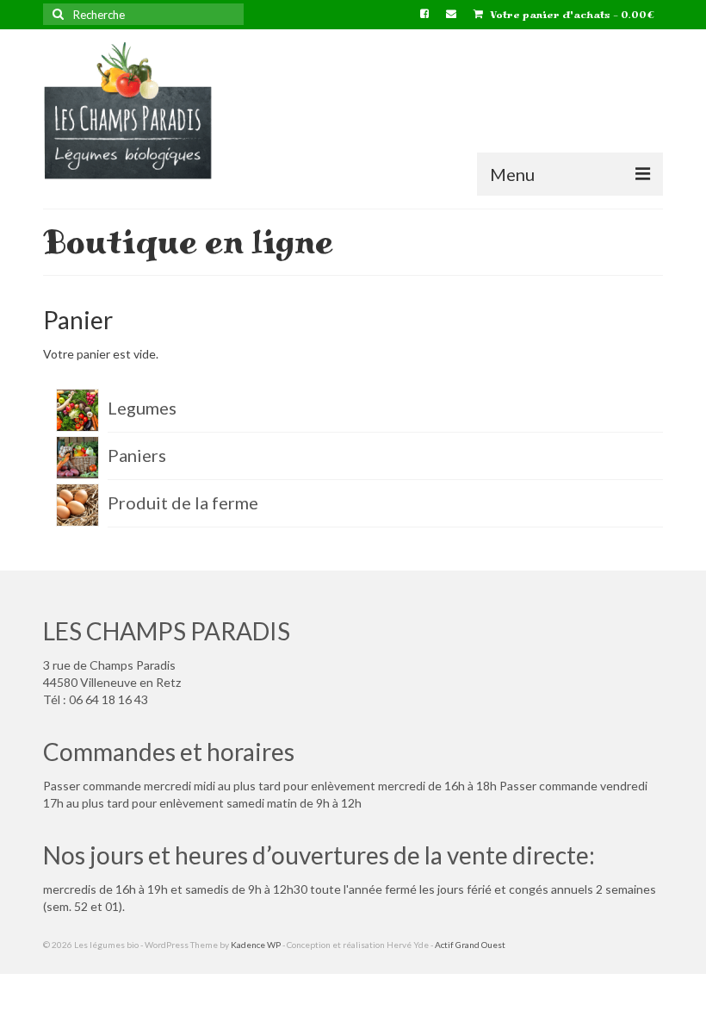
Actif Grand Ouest (470, 944)
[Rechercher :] (143, 14)
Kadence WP (256, 944)
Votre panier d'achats (570, 15)
